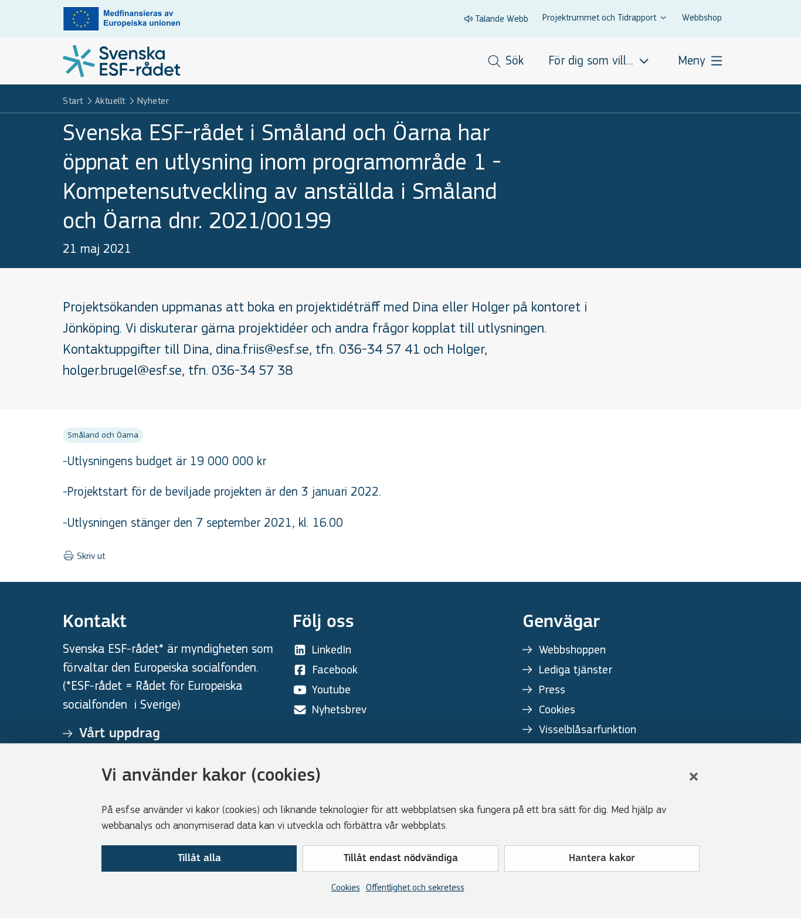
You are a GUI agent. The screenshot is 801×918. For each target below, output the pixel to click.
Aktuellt (110, 100)
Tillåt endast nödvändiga (401, 858)
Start (73, 100)
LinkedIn (331, 649)
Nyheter (153, 100)
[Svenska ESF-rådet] (121, 61)
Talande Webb (501, 18)
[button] (694, 776)
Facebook (335, 669)
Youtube (331, 689)
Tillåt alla (199, 858)
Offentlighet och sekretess (415, 887)
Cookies (345, 887)
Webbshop (702, 17)
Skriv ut (89, 556)
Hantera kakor (602, 858)
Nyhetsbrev (339, 709)
